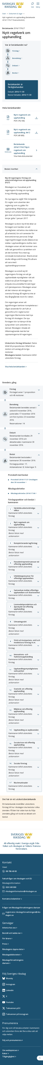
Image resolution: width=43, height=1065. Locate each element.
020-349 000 (11, 887)
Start (4, 14)
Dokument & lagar (15, 14)
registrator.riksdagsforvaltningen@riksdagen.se (23, 913)
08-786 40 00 (11, 871)
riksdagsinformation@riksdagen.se (21, 891)
